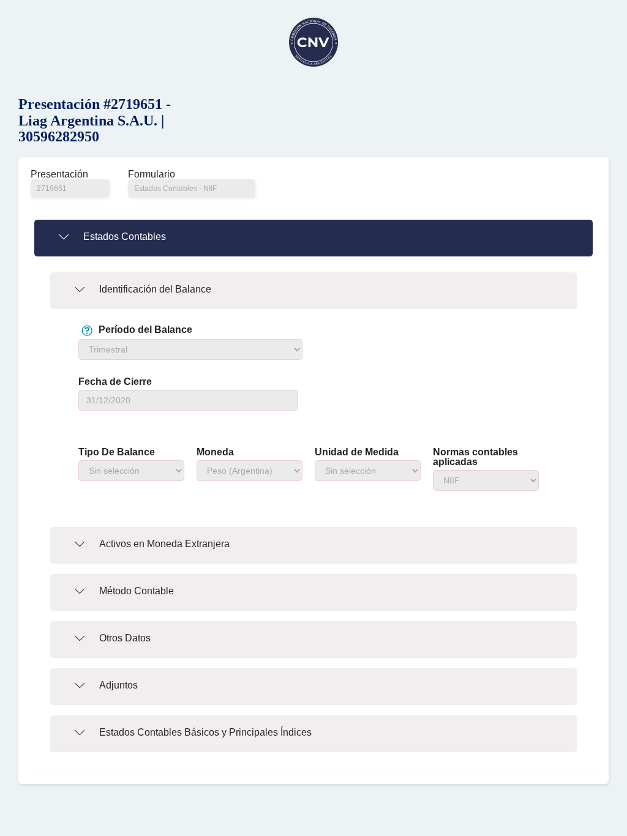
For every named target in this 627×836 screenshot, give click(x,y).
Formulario (151, 174)
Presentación (59, 174)
